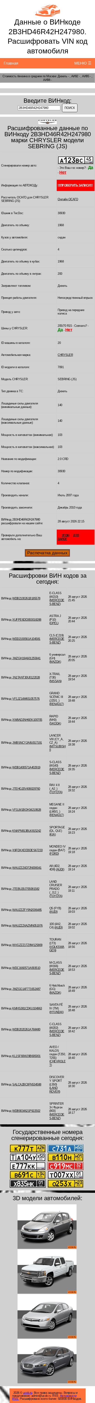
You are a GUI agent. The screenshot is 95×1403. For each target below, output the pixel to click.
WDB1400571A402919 (26, 767)
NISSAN (55, 681)
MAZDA (55, 661)
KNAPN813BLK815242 (26, 831)
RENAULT (56, 704)
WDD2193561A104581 (26, 639)
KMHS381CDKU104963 (27, 1008)
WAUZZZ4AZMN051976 (27, 925)
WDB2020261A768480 (26, 1029)
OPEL (54, 623)
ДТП (76, 535)
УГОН (65, 535)
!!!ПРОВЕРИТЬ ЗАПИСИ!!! (75, 185)
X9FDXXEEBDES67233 (27, 850)
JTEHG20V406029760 (26, 788)
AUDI (60, 869)
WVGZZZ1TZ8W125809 (27, 945)
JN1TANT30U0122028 (26, 677)
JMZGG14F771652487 (26, 989)
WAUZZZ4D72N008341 (27, 868)
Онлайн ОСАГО (68, 199)
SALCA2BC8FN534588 (26, 1084)
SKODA (55, 723)
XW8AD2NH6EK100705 (27, 720)
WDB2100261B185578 (26, 598)
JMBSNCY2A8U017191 (27, 742)
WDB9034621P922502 (26, 1111)
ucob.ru (27, 1392)
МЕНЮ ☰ (82, 63)
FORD (54, 853)
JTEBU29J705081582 (25, 889)
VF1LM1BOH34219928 (26, 809)
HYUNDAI (56, 1012)
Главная (11, 63)
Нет (62, 172)
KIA (52, 834)
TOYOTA (56, 792)
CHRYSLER (65, 355)
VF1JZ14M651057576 (26, 698)
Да (90, 167)
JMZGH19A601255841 (26, 658)
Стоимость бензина (15, 76)
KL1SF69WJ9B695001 (26, 1056)
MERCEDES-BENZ (56, 602)
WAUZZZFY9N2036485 (27, 910)
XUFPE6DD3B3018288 (26, 619)
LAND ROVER (54, 1089)
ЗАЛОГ (62, 539)
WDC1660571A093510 (26, 968)
